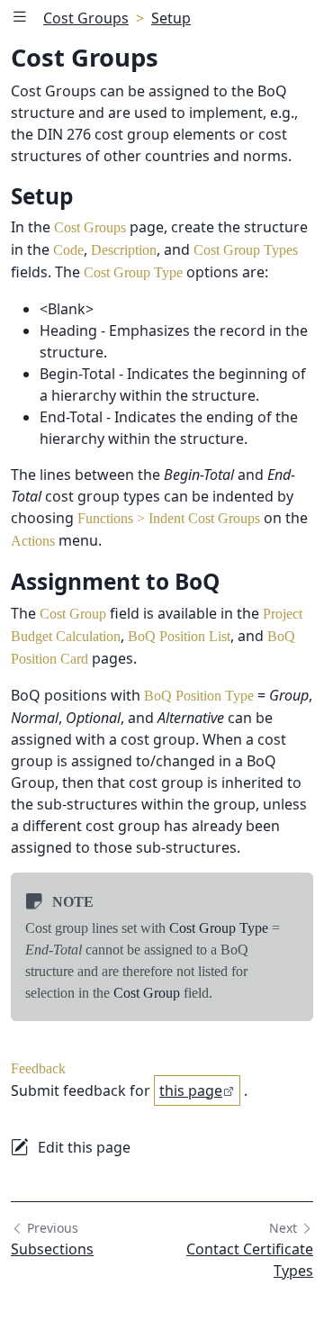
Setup (171, 18)
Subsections (52, 1249)
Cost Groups (86, 18)
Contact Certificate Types (249, 1259)
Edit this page (84, 1147)
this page (190, 1090)
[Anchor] (92, 196)
